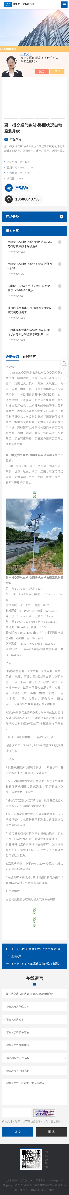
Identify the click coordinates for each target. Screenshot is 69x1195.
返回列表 (16, 956)
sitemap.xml (56, 1180)
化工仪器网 (26, 1180)
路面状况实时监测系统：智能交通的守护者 (30, 266)
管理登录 (40, 1180)
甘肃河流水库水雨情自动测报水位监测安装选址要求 (30, 310)
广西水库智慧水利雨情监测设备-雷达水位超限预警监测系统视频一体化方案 (30, 332)
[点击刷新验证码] (44, 1113)
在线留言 (29, 356)
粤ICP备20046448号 (42, 1189)
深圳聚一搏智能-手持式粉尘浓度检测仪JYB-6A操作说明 (29, 288)
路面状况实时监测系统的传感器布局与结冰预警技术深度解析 (30, 244)
